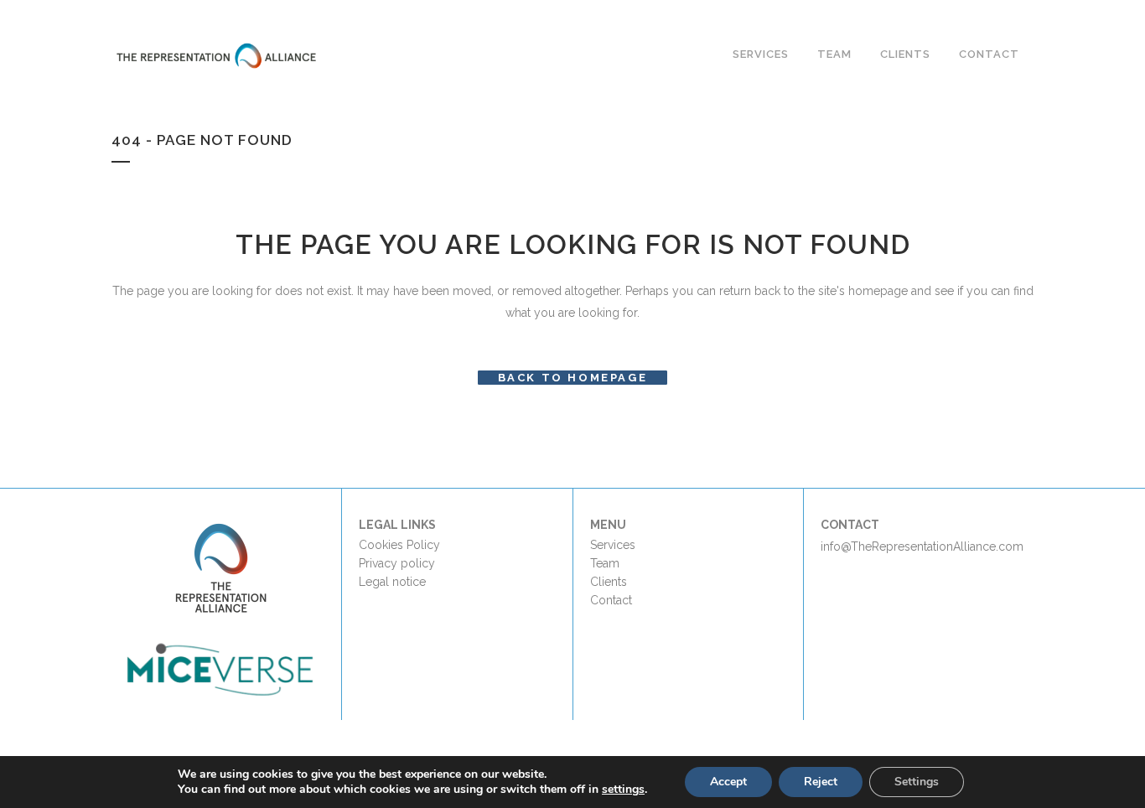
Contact (611, 600)
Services (612, 545)
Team (604, 563)
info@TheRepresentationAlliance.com (922, 546)
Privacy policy (397, 563)
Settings (916, 782)
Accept (728, 782)
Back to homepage (573, 377)
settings (623, 789)
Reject (820, 782)
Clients (608, 581)
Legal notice (392, 581)
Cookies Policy (399, 545)
